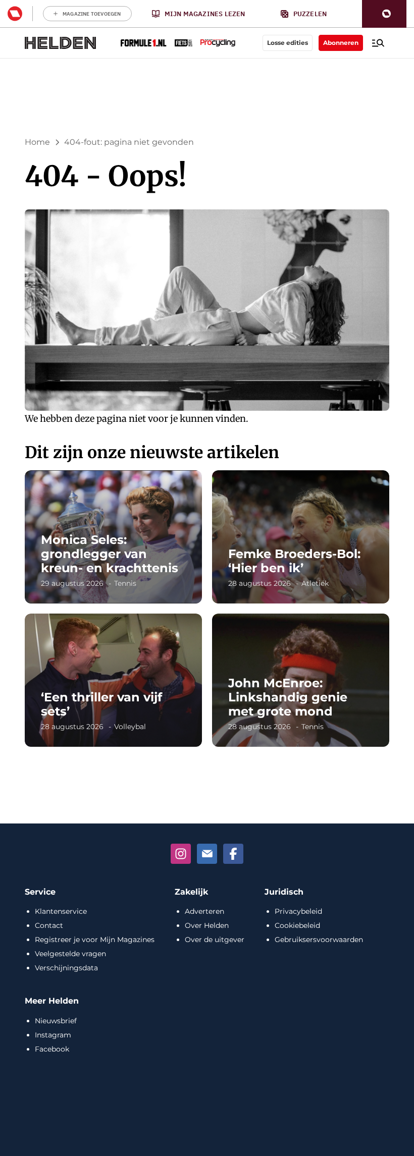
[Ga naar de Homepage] (60, 43)
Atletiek (315, 583)
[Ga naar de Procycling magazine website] (217, 42)
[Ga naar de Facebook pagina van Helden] (233, 854)
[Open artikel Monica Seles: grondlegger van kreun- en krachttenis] (113, 536)
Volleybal (130, 726)
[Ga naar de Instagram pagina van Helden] (181, 854)
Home (37, 142)
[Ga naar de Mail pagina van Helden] (207, 854)
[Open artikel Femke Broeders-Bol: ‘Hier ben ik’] (300, 536)
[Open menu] (378, 42)
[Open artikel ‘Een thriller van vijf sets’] (113, 680)
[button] (384, 14)
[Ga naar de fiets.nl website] (183, 42)
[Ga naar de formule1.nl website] (144, 42)
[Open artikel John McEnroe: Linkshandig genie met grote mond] (300, 680)
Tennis (125, 583)
